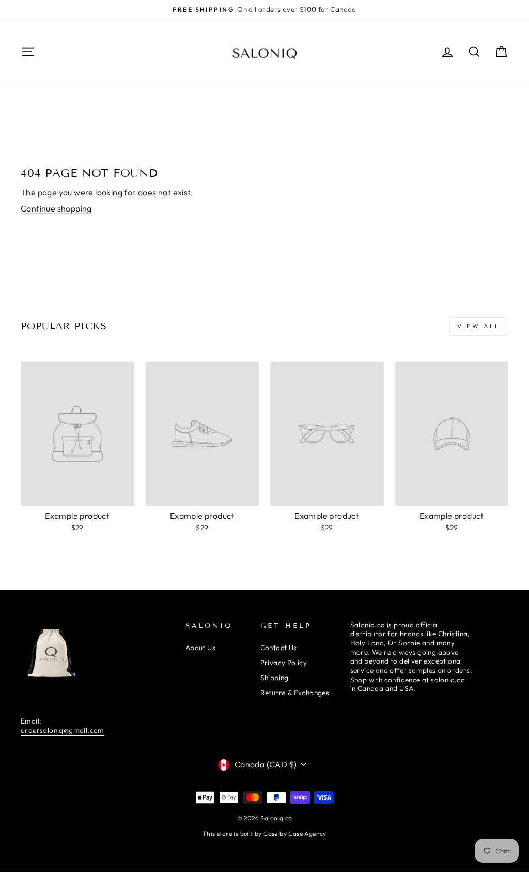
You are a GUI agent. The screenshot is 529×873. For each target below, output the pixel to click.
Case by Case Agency (294, 833)
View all (479, 326)
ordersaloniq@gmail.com (62, 730)
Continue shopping (56, 208)
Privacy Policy (283, 662)
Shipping (274, 677)
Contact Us (278, 647)
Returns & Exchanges (295, 692)
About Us (200, 647)
